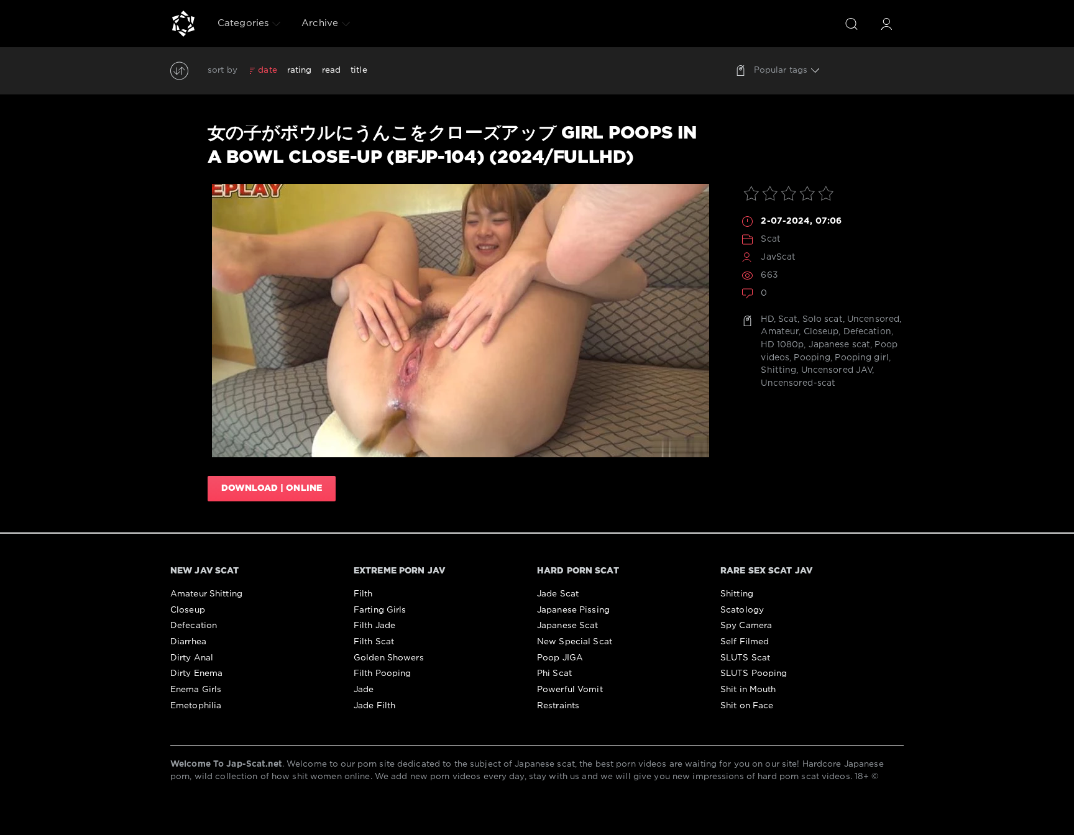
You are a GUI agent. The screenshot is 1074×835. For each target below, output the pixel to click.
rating (299, 70)
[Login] (886, 23)
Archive (319, 23)
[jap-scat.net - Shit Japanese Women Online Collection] (183, 23)
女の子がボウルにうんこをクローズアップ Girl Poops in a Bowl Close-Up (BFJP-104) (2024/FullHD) (452, 145)
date (267, 70)
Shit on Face (746, 706)
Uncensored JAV (837, 370)
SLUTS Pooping (753, 673)
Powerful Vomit (570, 689)
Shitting (778, 370)
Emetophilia (195, 706)
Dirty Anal (191, 658)
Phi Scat (554, 673)
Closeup (821, 331)
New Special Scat (574, 642)
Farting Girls (380, 610)
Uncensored (873, 319)
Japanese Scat (568, 625)
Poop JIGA (560, 658)
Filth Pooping (382, 673)
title (359, 70)
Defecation (867, 331)
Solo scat (822, 319)
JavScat (778, 257)
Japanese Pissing (573, 610)
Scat (770, 239)
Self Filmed (744, 642)
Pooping (812, 358)
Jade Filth (374, 706)
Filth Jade (374, 625)
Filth (363, 594)
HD (767, 319)
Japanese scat (840, 345)
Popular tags (780, 70)
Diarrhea (188, 642)
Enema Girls (195, 689)
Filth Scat (374, 642)
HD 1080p (782, 345)
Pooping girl (861, 358)
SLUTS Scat (745, 658)
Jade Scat (558, 594)
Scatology (742, 610)
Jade (364, 689)
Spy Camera (746, 625)
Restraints (558, 706)
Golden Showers (389, 658)
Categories (243, 23)
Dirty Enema (196, 673)
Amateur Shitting (206, 594)
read (331, 70)
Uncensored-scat (798, 383)
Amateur (780, 331)
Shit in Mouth (748, 689)
